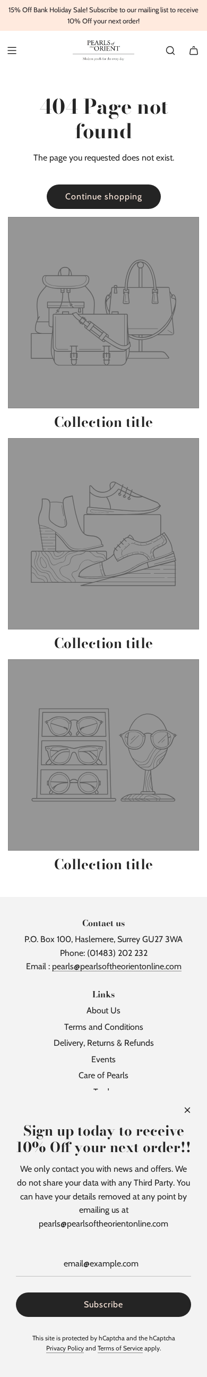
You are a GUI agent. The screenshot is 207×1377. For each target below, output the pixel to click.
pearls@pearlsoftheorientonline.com (117, 966)
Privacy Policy (65, 1348)
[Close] (187, 1110)
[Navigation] (11, 50)
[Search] (170, 50)
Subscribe (103, 1304)
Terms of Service (120, 1348)
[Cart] (193, 50)
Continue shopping (103, 196)
